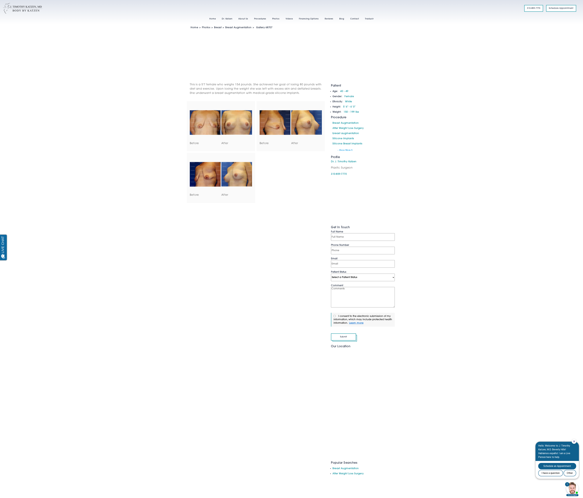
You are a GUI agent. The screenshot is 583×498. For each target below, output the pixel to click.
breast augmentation (345, 133)
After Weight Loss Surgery (348, 128)
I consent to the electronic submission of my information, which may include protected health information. (363, 319)
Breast (218, 27)
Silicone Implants (343, 138)
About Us (243, 19)
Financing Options (309, 19)
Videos (289, 19)
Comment (337, 285)
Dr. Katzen (227, 19)
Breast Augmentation (238, 27)
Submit (343, 337)
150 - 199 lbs (351, 112)
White (348, 102)
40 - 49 (344, 91)
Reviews (329, 19)
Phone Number (340, 245)
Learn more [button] (356, 323)
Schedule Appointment (561, 8)
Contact (354, 19)
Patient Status (338, 272)
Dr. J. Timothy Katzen (343, 161)
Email (334, 259)
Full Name (337, 232)
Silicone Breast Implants (347, 144)
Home (212, 19)
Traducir (369, 19)
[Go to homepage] (260, 8)
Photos (276, 19)
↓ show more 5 (345, 150)
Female (349, 96)
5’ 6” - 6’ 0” (349, 107)
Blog (341, 19)
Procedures (260, 19)
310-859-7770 (533, 8)
